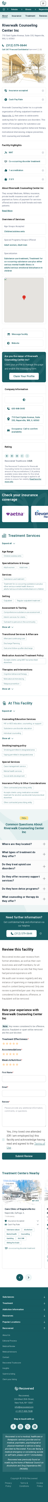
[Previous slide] (19, 1277)
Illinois (28, 9)
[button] (38, 49)
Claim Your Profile (24, 376)
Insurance (16, 16)
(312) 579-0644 (23, 933)
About (5, 16)
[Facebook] (13, 1427)
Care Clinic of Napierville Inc (20, 1209)
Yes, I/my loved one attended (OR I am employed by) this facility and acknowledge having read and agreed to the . (26, 1139)
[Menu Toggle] (43, 3)
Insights (6, 1368)
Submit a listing (9, 1374)
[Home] (4, 9)
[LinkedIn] (35, 1427)
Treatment (30, 16)
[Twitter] (27, 1427)
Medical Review (9, 1346)
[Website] (24, 399)
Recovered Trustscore (12, 1363)
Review (5, 1102)
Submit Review (24, 1156)
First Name (7, 1072)
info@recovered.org (24, 1407)
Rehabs (14, 9)
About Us (6, 1335)
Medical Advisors (10, 1352)
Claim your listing (10, 1379)
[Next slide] (28, 1277)
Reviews (43, 16)
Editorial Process (10, 1341)
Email (4, 1087)
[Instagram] (20, 1427)
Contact (6, 1357)
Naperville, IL (8, 115)
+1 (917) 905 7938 (24, 1411)
